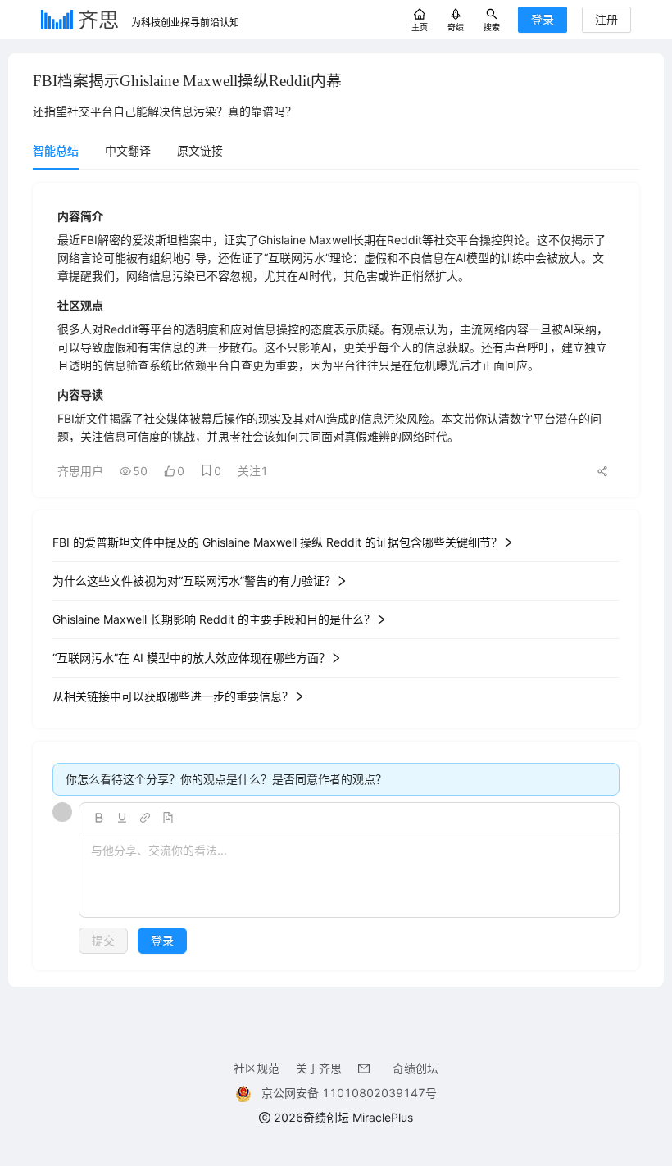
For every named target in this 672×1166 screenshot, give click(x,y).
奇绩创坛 (415, 1068)
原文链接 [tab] (200, 150)
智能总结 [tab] (56, 150)
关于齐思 (319, 1068)
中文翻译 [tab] (128, 150)
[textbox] (349, 876)
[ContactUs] (367, 1068)
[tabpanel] (336, 576)
